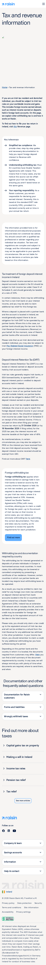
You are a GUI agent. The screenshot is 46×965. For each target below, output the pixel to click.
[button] (43, 3)
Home (4, 87)
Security (38, 903)
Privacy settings (23, 912)
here (28, 459)
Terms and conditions (11, 907)
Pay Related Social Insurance (20, 346)
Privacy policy (8, 903)
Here (37, 654)
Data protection (24, 903)
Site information (31, 907)
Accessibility (7, 912)
